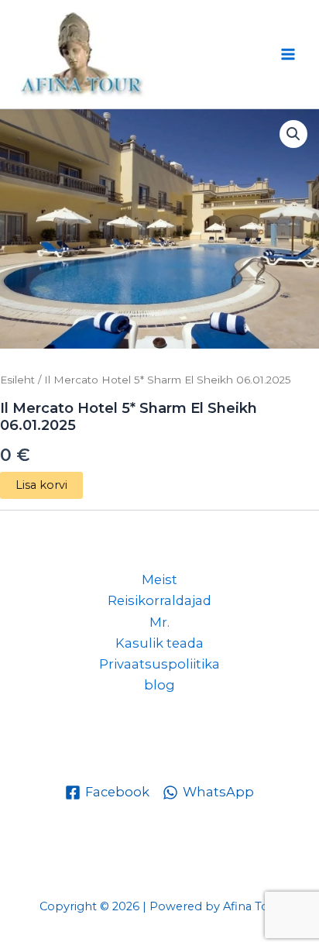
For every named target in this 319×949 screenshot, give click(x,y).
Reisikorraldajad (159, 600)
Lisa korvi (41, 485)
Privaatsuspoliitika (159, 664)
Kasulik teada (159, 643)
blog (159, 685)
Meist (159, 579)
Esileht (17, 379)
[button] (293, 134)
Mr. (159, 622)
